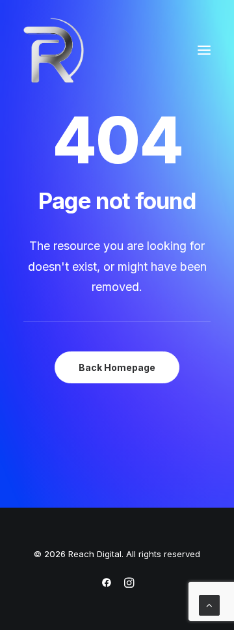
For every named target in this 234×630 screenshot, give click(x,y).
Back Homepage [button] (117, 367)
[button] (204, 50)
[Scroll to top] (209, 604)
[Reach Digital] (53, 50)
